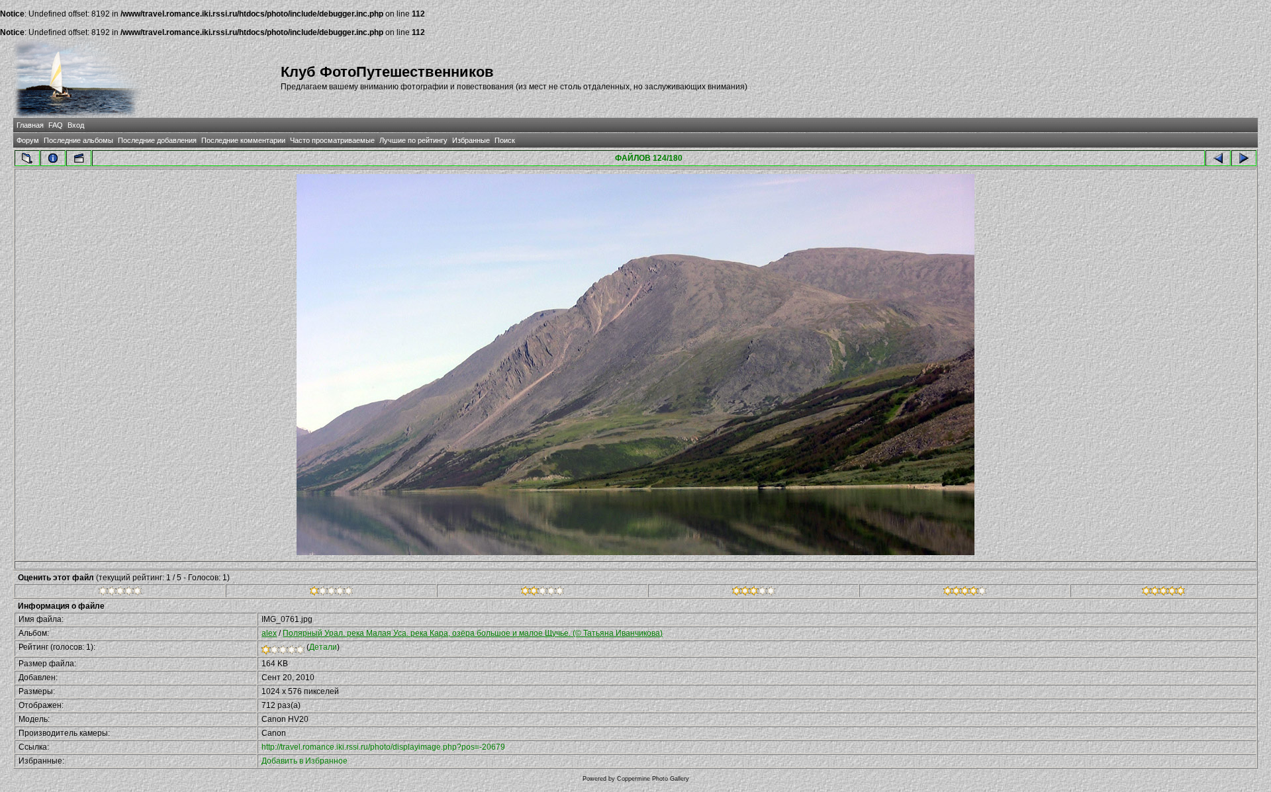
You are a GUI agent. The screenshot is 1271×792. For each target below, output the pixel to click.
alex (269, 633)
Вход (76, 125)
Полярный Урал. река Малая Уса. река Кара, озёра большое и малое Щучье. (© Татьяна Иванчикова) (473, 633)
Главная (30, 125)
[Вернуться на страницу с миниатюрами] (27, 158)
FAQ (55, 125)
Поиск (504, 140)
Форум (28, 140)
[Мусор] (120, 592)
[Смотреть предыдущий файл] (1218, 158)
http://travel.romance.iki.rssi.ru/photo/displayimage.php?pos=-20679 (383, 747)
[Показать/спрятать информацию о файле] (53, 158)
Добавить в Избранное (304, 761)
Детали (323, 647)
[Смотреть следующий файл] (1244, 158)
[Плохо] (331, 592)
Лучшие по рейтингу (413, 140)
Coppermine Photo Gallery (653, 778)
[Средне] (542, 592)
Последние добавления (157, 140)
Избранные (471, 140)
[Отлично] (964, 592)
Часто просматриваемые (332, 140)
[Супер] (1163, 592)
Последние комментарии (243, 140)
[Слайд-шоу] (79, 158)
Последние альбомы (78, 140)
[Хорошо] (753, 592)
